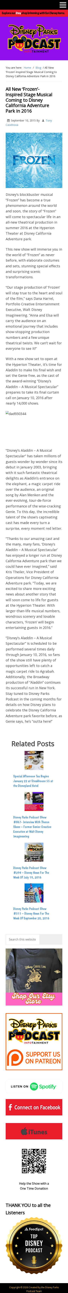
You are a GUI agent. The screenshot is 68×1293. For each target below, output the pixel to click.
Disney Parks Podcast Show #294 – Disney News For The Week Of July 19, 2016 (31, 872)
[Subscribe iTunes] (34, 1131)
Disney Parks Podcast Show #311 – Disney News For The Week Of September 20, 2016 (31, 913)
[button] (34, 5)
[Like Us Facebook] (34, 1107)
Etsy (18, 13)
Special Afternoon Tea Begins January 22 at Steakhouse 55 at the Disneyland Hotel (33, 781)
